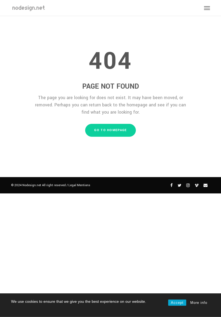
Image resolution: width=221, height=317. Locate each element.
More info (198, 303)
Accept (177, 303)
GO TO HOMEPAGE (110, 130)
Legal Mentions (79, 185)
